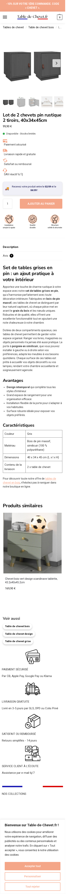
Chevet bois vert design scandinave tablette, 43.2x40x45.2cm (31, 580)
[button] (59, 17)
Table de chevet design (19, 633)
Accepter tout (33, 866)
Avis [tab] (7, 255)
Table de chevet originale (17, 814)
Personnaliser (32, 876)
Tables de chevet (13, 27)
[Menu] (8, 17)
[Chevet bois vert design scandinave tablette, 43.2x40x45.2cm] (32, 543)
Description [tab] (10, 247)
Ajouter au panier (41, 203)
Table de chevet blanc (15, 809)
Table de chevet (11, 801)
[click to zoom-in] (32, 63)
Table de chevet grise (18, 641)
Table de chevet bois (41, 27)
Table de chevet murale (16, 818)
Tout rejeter (33, 886)
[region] (32, 856)
